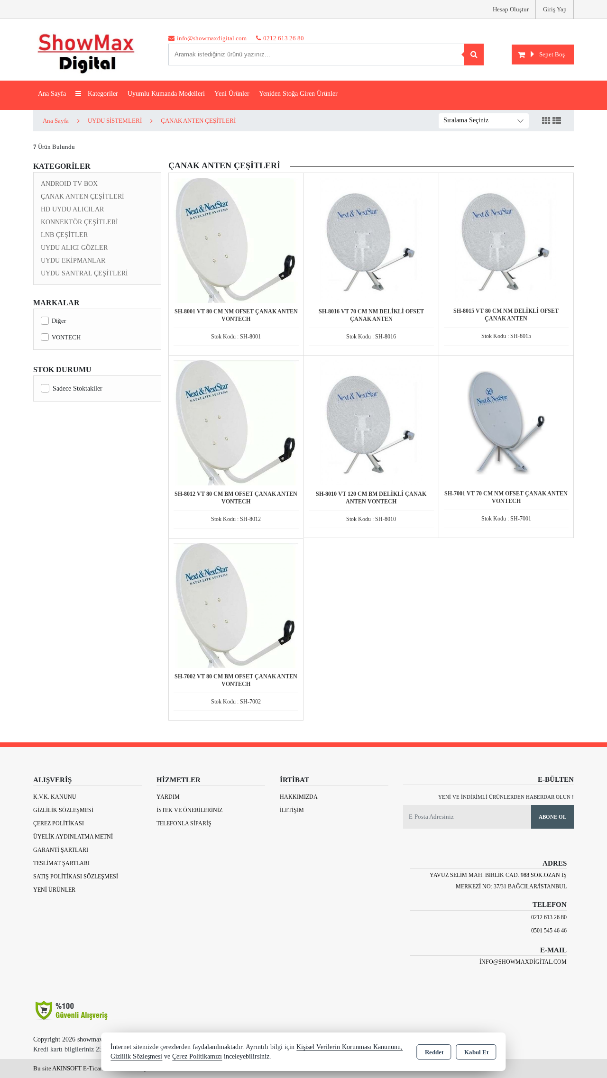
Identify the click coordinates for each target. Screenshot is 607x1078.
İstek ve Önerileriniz (189, 810)
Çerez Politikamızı (197, 1056)
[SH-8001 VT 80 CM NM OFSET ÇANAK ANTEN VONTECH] (236, 240)
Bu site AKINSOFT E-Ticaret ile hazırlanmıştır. (93, 1068)
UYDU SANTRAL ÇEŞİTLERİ (84, 273)
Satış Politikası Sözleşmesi (75, 876)
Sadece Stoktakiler (77, 388)
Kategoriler (102, 93)
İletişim (292, 810)
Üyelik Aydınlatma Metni (73, 836)
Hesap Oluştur (511, 9)
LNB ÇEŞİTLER (64, 234)
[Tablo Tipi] (556, 121)
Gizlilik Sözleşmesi (63, 810)
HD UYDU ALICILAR (72, 209)
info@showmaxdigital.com (523, 962)
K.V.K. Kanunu (54, 797)
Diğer (59, 320)
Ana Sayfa (52, 93)
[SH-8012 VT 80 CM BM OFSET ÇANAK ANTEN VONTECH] (236, 422)
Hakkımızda (299, 797)
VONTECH (66, 337)
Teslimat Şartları (61, 863)
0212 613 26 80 (549, 917)
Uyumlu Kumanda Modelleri (166, 93)
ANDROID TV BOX (69, 183)
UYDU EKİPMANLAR (73, 260)
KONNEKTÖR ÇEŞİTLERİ (79, 222)
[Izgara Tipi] (546, 121)
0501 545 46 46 (549, 930)
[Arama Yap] (474, 54)
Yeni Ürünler (54, 889)
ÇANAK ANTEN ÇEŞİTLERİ (82, 196)
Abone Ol (552, 817)
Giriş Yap (555, 9)
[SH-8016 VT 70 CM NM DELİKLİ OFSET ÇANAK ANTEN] (371, 240)
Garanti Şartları (60, 850)
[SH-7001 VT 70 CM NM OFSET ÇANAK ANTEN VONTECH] (506, 422)
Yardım (168, 797)
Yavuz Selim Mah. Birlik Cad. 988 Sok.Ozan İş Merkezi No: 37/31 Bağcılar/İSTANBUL (498, 881)
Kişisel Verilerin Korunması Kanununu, (349, 1047)
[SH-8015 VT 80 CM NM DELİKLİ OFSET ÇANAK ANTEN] (506, 239)
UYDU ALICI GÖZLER (74, 247)
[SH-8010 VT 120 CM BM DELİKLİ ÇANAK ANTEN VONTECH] (371, 422)
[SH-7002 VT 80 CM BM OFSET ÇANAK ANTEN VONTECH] (236, 605)
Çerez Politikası (58, 823)
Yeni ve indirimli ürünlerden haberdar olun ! (506, 797)
